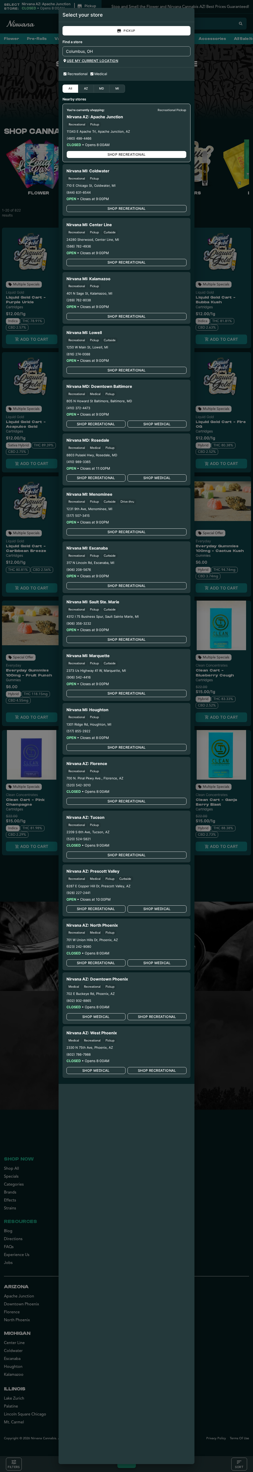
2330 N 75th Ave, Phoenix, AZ (89, 1047)
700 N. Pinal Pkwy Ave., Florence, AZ (94, 778)
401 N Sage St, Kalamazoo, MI (89, 293)
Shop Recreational (126, 154)
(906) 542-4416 (78, 677)
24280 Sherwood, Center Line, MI (92, 240)
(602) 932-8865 (78, 1001)
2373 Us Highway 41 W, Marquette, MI (96, 671)
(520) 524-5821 (78, 839)
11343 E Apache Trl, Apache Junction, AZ (98, 131)
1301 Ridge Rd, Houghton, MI (88, 724)
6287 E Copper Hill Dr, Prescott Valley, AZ (98, 886)
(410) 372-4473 (78, 408)
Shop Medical (157, 424)
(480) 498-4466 (79, 138)
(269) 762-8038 (78, 300)
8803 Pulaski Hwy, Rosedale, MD (91, 455)
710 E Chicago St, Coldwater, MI (90, 185)
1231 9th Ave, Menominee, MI (89, 509)
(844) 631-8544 (78, 192)
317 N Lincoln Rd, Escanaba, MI (90, 563)
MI (117, 88)
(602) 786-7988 (78, 1054)
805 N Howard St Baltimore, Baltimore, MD (99, 401)
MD (101, 88)
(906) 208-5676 (78, 570)
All (70, 88)
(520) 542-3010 (78, 785)
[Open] (187, 52)
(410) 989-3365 (78, 462)
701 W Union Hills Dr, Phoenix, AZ (92, 940)
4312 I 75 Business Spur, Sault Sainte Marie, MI (102, 616)
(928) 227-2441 (78, 893)
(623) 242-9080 (78, 947)
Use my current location (92, 61)
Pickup (129, 30)
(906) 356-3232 (78, 623)
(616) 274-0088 (78, 354)
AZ (86, 88)
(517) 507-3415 (78, 516)
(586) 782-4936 (78, 246)
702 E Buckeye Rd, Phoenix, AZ (90, 994)
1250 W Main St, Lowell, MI (87, 347)
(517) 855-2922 (78, 731)
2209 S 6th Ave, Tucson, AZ (87, 832)
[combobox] (122, 51)
